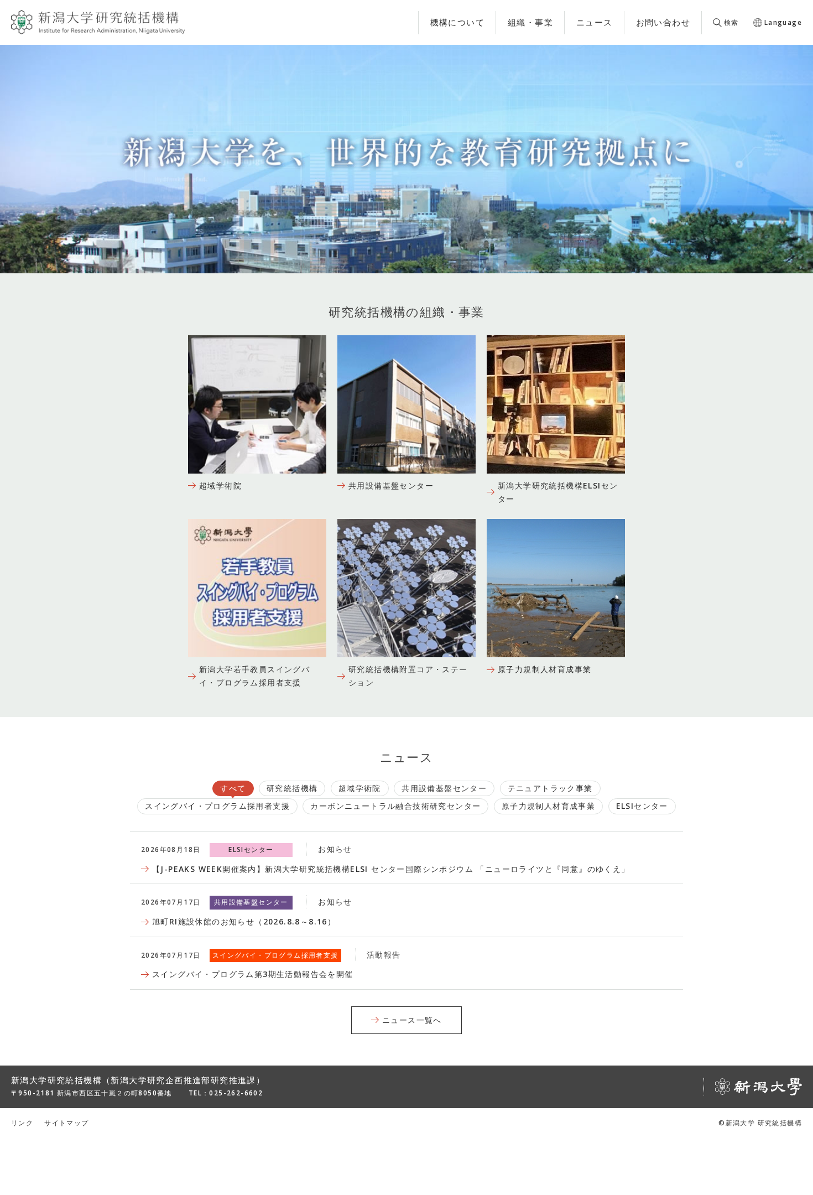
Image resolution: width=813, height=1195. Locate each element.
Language (783, 22)
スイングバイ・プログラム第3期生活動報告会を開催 (252, 974)
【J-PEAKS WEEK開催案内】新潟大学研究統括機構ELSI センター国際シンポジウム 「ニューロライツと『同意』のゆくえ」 (391, 869)
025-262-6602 (236, 1093)
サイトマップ (66, 1123)
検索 (731, 22)
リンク (22, 1123)
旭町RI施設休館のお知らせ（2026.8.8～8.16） (244, 921)
